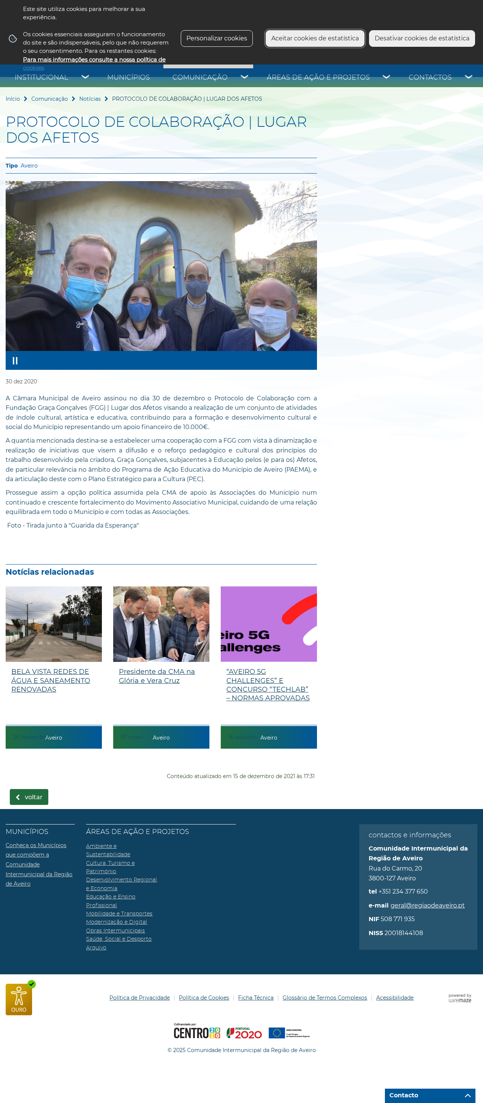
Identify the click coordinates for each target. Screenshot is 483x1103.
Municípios (128, 77)
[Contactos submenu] (469, 77)
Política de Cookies (204, 997)
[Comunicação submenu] (245, 77)
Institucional (41, 77)
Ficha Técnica (256, 997)
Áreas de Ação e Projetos (318, 77)
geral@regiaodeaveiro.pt (428, 905)
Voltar (34, 797)
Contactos (430, 77)
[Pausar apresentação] (15, 360)
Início (13, 98)
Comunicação (200, 77)
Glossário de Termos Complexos (325, 997)
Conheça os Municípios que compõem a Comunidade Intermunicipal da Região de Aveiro (39, 864)
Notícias (90, 98)
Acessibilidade (395, 997)
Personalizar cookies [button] (216, 38)
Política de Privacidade (139, 997)
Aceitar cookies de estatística (315, 38)
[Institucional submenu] (85, 77)
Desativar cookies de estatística (422, 38)
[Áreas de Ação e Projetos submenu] (386, 77)
